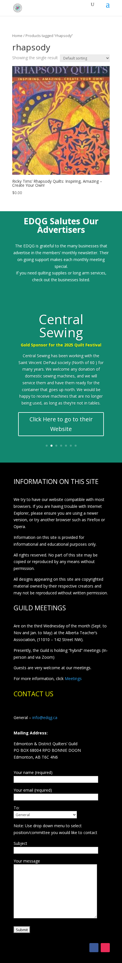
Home (17, 35)
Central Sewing (61, 325)
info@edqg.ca (44, 717)
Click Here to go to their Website (61, 424)
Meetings (73, 678)
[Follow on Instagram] (105, 947)
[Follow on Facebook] (93, 947)
